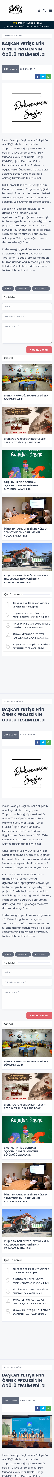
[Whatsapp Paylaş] (48, 76)
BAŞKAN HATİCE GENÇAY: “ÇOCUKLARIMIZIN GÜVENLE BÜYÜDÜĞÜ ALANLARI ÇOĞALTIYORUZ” (27, 25)
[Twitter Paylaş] (43, 76)
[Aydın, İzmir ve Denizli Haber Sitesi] (16, 10)
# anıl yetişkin (40, 288)
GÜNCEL (20, 35)
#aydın (8, 288)
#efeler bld (23, 288)
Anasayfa (8, 35)
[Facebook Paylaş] (37, 76)
